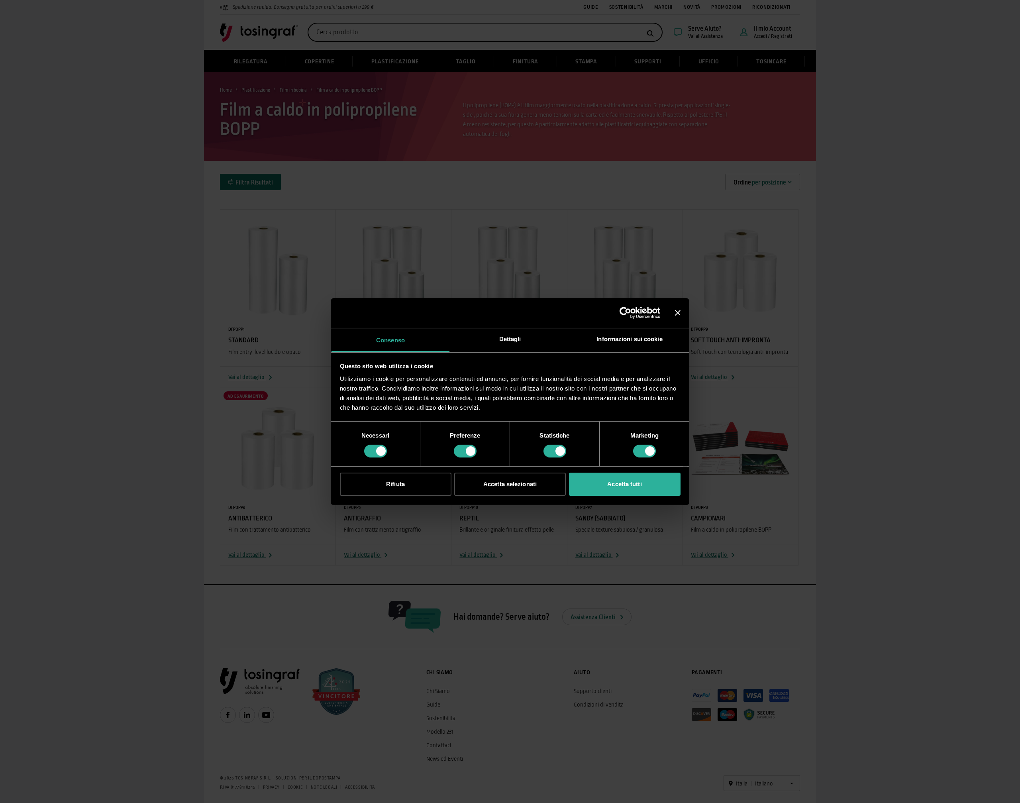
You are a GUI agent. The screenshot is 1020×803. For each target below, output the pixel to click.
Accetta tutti (624, 484)
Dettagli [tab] (510, 338)
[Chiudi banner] (678, 313)
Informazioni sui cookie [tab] (629, 338)
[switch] (465, 451)
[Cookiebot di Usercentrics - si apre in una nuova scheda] (625, 313)
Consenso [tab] (390, 339)
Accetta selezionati (510, 484)
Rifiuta (395, 484)
